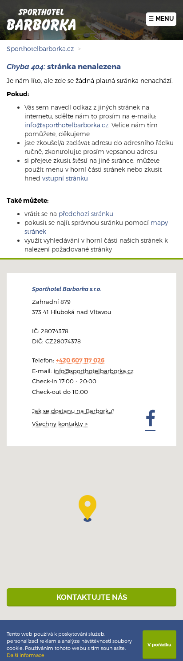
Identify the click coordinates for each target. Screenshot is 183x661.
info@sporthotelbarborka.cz (66, 125)
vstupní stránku (65, 178)
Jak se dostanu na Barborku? (73, 410)
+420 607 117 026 (80, 360)
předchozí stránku (86, 213)
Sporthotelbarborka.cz (40, 48)
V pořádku (159, 644)
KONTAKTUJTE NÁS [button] (91, 597)
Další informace (25, 655)
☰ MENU (161, 18)
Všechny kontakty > (60, 423)
